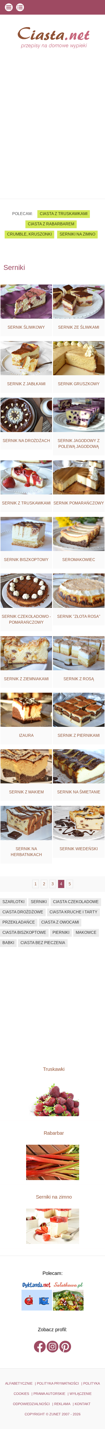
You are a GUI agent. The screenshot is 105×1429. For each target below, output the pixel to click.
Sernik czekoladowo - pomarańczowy (26, 619)
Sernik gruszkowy (79, 384)
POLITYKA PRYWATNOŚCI (58, 1383)
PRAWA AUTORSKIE (49, 1394)
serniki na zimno (77, 234)
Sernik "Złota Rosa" (78, 616)
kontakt (83, 1404)
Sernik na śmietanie (78, 792)
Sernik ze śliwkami (78, 327)
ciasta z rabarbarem (51, 224)
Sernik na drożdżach (26, 441)
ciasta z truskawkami (63, 214)
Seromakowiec (78, 560)
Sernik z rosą (78, 679)
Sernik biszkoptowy (26, 560)
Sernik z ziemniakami (26, 679)
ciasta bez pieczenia (43, 943)
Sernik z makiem (26, 792)
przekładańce (18, 922)
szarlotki (13, 902)
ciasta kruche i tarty (73, 912)
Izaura (26, 735)
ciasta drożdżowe (22, 912)
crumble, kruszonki (29, 234)
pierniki (60, 932)
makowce (86, 932)
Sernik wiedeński (79, 849)
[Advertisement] (52, 143)
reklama (62, 1404)
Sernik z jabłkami (26, 384)
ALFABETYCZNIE (18, 1383)
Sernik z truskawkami (26, 503)
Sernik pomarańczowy (78, 503)
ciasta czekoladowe (76, 902)
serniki (39, 902)
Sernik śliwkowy (26, 327)
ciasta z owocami (60, 922)
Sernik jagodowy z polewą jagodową (79, 444)
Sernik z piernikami (79, 735)
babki (8, 943)
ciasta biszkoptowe (24, 932)
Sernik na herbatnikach (26, 852)
